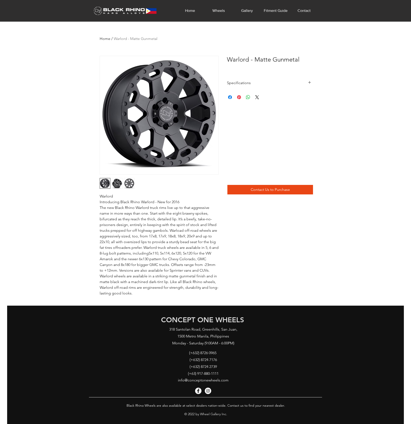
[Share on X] (257, 97)
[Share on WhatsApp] (248, 97)
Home (105, 38)
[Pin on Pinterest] (239, 97)
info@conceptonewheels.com (203, 380)
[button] (270, 189)
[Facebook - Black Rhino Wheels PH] (198, 391)
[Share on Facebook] (230, 97)
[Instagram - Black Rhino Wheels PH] (208, 391)
